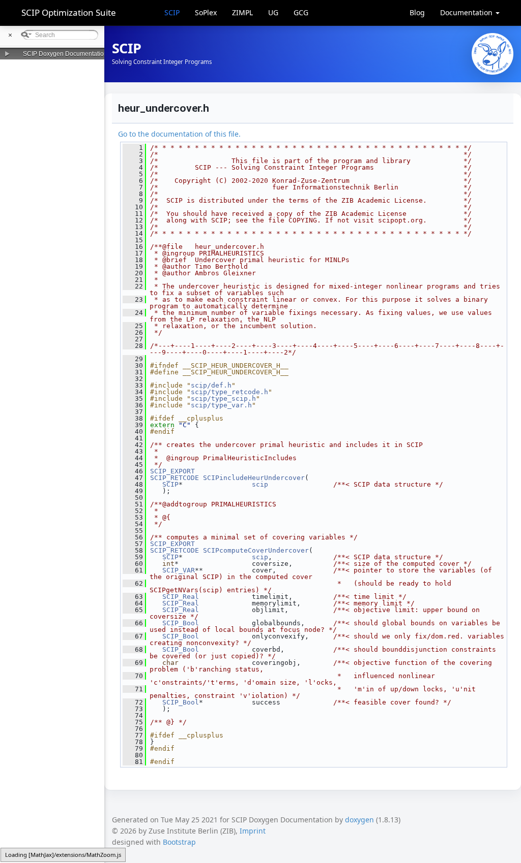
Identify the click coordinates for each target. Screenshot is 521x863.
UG (273, 12)
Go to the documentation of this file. (179, 134)
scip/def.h (211, 385)
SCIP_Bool (180, 623)
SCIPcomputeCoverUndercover (256, 550)
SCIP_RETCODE (174, 478)
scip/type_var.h (221, 405)
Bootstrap (179, 842)
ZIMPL (242, 12)
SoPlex (206, 12)
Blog (417, 12)
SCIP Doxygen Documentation (65, 53)
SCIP (172, 12)
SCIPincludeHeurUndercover (254, 478)
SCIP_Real (180, 596)
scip (260, 484)
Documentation (467, 12)
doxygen (359, 819)
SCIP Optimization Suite (68, 12)
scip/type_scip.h (223, 398)
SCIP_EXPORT (172, 471)
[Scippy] (492, 54)
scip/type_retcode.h (229, 392)
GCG (301, 12)
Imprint (253, 831)
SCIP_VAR (178, 570)
